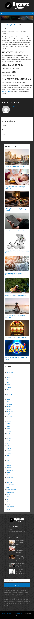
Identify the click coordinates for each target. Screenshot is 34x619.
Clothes (8, 409)
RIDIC (4, 125)
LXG (3, 135)
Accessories (10, 370)
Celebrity (9, 404)
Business (9, 392)
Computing (9, 411)
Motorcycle (9, 470)
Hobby (8, 443)
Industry (8, 450)
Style (8, 497)
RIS (3, 130)
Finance (8, 423)
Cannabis (9, 394)
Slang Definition (11, 489)
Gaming (8, 438)
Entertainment (10, 419)
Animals (8, 377)
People (8, 480)
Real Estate (9, 482)
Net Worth (9, 477)
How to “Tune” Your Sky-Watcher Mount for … (20, 572)
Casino (8, 399)
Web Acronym (6, 91)
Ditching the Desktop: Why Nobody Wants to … (19, 557)
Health (8, 441)
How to (8, 448)
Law (7, 458)
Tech (7, 499)
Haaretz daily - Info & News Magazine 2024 (13, 613)
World (8, 509)
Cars (7, 397)
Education (9, 416)
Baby (8, 382)
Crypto (8, 414)
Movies (8, 472)
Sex (7, 487)
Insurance (9, 453)
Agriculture (9, 372)
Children (8, 406)
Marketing (9, 467)
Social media (10, 492)
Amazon (8, 375)
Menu (2, 13)
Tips (7, 502)
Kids (7, 455)
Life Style (9, 463)
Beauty (8, 384)
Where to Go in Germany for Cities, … (19, 542)
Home (8, 445)
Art (7, 380)
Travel (8, 504)
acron (4, 31)
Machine (8, 465)
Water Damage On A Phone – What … (20, 565)
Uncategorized (10, 507)
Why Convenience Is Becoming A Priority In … (20, 549)
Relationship (10, 485)
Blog (7, 389)
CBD (7, 402)
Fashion (8, 421)
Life (7, 460)
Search (17, 585)
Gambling (9, 431)
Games (8, 433)
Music (8, 475)
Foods (8, 428)
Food (8, 426)
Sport (8, 494)
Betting (8, 387)
